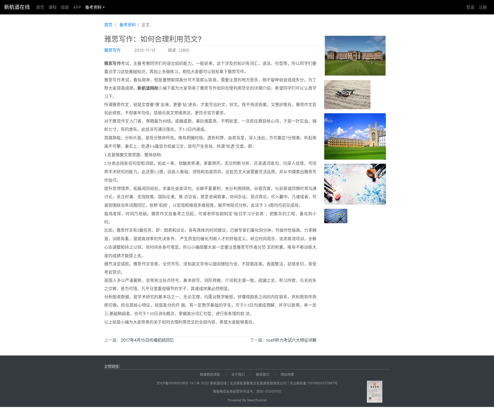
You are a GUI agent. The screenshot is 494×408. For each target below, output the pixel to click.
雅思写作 (112, 50)
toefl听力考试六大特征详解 (291, 340)
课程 (52, 7)
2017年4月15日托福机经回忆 (147, 340)
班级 (65, 7)
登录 (470, 7)
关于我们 (238, 374)
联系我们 (262, 374)
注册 (483, 7)
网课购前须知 (210, 374)
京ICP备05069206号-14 (175, 383)
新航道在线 (17, 7)
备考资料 (93, 7)
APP (77, 7)
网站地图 (287, 374)
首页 (40, 7)
